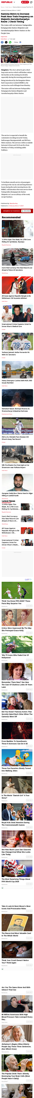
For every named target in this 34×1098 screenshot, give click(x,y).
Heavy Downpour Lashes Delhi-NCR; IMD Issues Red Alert (17, 381)
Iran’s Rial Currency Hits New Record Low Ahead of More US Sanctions (17, 269)
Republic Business (6, 245)
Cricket (3, 329)
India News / (9, 7)
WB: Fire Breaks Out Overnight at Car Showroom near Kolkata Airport (15, 466)
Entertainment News (7, 414)
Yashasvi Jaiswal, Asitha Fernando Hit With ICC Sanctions (15, 353)
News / (3, 7)
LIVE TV (26, 2)
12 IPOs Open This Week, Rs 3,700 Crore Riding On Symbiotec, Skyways (16, 240)
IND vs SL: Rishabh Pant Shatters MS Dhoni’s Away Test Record (15, 438)
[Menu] (31, 2)
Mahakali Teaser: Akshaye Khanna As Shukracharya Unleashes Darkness (16, 410)
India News (4, 39)
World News (5, 273)
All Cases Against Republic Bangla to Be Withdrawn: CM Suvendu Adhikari (16, 297)
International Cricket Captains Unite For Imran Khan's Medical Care (16, 325)
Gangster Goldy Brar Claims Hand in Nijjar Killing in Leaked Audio (17, 494)
